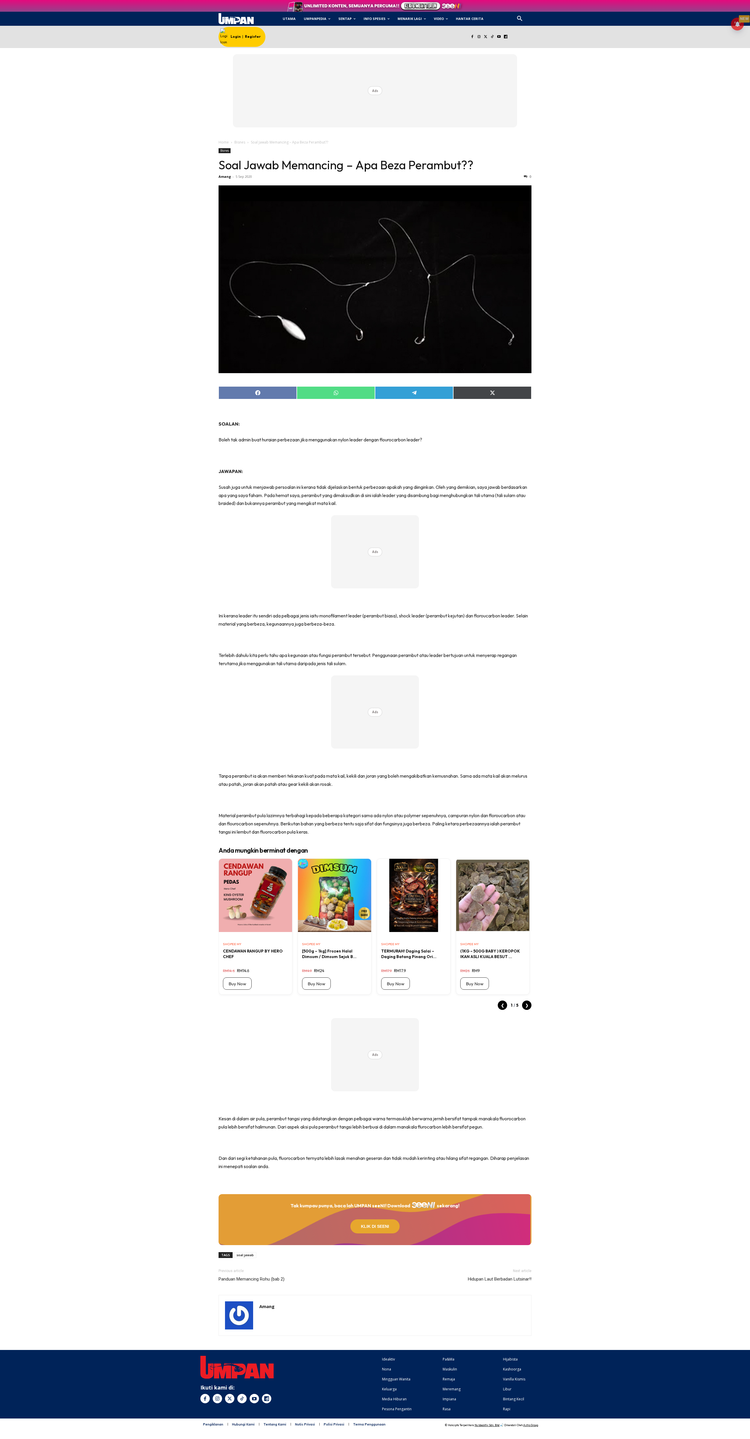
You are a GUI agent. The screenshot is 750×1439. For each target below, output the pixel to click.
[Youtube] (499, 37)
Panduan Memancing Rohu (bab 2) (251, 1279)
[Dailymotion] (505, 37)
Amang (225, 176)
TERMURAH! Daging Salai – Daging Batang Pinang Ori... (409, 953)
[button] (520, 19)
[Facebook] (472, 37)
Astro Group (530, 1425)
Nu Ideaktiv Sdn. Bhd (487, 1425)
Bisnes (239, 142)
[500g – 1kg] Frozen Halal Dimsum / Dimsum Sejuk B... (329, 953)
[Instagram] (478, 37)
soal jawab (245, 1255)
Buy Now (237, 983)
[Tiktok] (492, 37)
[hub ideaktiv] (534, 16)
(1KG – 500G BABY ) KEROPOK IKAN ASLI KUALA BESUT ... (490, 953)
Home (224, 142)
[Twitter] (485, 37)
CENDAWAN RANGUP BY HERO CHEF (253, 953)
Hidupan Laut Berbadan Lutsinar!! (499, 1279)
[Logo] (236, 18)
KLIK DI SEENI (375, 1226)
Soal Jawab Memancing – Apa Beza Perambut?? (346, 165)
